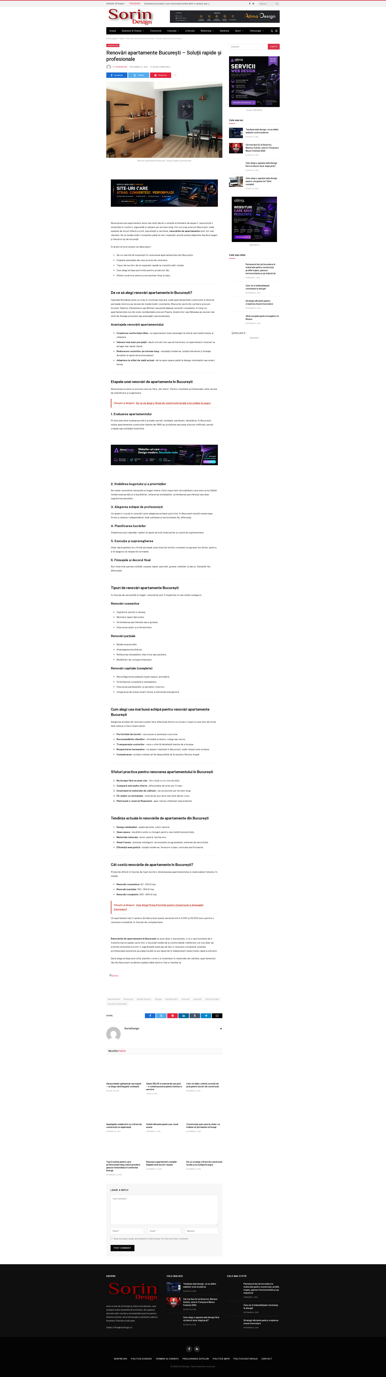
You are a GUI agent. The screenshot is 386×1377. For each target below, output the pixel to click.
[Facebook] (95, 177)
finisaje (158, 999)
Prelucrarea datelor (196, 1359)
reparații (197, 999)
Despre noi (120, 1359)
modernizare (172, 999)
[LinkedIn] (95, 192)
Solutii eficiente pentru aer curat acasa (162, 1125)
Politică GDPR (221, 1359)
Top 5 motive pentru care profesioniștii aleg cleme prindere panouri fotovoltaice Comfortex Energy (123, 1166)
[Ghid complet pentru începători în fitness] (236, 319)
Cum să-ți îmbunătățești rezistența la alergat (257, 287)
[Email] (95, 207)
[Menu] (276, 30)
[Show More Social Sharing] (175, 75)
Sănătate (224, 30)
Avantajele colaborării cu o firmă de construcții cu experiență (124, 1125)
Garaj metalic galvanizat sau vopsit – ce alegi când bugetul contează (123, 1085)
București (128, 999)
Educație (172, 30)
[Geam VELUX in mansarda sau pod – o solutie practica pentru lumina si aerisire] (164, 1069)
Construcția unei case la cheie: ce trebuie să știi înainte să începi (203, 1125)
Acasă (112, 30)
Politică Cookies (141, 1359)
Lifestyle (190, 30)
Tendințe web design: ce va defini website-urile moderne (262, 131)
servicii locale (212, 999)
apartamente (114, 999)
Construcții (155, 30)
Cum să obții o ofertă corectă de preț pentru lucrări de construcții (202, 1085)
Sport (238, 30)
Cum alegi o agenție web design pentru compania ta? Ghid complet (261, 181)
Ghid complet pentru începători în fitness (262, 317)
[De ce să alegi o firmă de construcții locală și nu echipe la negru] (204, 1147)
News (122, 38)
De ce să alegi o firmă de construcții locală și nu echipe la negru (204, 1163)
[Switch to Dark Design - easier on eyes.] (272, 31)
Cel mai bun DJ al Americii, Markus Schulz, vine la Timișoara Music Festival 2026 (262, 148)
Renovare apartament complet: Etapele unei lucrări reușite (161, 1163)
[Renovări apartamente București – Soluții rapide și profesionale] (164, 120)
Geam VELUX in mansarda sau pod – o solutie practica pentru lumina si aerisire (164, 1086)
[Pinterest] (95, 199)
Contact (266, 1359)
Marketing (206, 30)
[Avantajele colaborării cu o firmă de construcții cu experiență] (124, 1109)
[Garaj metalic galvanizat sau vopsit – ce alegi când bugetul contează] (124, 1069)
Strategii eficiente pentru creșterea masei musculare (259, 302)
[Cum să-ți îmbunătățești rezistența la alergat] (236, 289)
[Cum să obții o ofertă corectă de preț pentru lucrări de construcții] (204, 1069)
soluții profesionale (117, 1004)
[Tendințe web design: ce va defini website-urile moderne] (236, 133)
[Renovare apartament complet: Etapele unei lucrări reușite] (164, 1147)
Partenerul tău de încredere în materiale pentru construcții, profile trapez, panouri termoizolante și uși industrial (260, 269)
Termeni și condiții (167, 1359)
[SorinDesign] (129, 17)
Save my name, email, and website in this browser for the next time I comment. (151, 1239)
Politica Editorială (246, 1359)
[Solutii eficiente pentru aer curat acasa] (164, 1109)
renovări (186, 999)
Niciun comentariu (161, 67)
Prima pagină (112, 38)
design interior (144, 999)
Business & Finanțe (132, 30)
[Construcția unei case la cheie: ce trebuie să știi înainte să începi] (204, 1109)
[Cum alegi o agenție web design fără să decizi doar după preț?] (236, 166)
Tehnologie (255, 30)
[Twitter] (95, 185)
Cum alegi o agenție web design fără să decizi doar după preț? (261, 164)
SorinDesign (121, 67)
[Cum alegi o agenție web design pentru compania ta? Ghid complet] (236, 181)
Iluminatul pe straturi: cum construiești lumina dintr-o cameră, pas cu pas (178, 3)
